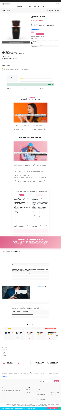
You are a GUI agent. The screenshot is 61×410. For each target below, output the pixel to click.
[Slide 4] (32, 93)
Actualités (38, 389)
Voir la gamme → (43, 375)
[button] (4, 335)
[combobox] (33, 4)
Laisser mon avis (50, 84)
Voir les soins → (23, 375)
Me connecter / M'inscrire (52, 408)
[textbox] (33, 4)
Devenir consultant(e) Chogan (41, 399)
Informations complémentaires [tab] (15, 251)
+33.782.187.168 (56, 392)
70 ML (32, 29)
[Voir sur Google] (6, 333)
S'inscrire (56, 381)
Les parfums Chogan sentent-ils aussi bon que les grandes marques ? (24, 273)
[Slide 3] (31, 93)
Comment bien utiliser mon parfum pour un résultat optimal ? (22, 314)
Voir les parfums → (4, 376)
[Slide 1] (28, 93)
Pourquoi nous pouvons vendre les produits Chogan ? (21, 317)
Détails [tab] (4, 251)
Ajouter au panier (40, 34)
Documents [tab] (8, 251)
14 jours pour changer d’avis (34, 46)
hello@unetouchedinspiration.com (54, 394)
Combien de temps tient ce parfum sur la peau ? (20, 311)
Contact (38, 397)
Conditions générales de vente (41, 394)
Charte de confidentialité (40, 391)
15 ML (34, 29)
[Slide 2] (29, 93)
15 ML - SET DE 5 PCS (37, 29)
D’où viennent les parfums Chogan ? (18, 302)
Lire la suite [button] (28, 338)
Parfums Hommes (56, 10)
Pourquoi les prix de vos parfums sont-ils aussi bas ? (21, 264)
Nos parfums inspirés (50, 10)
